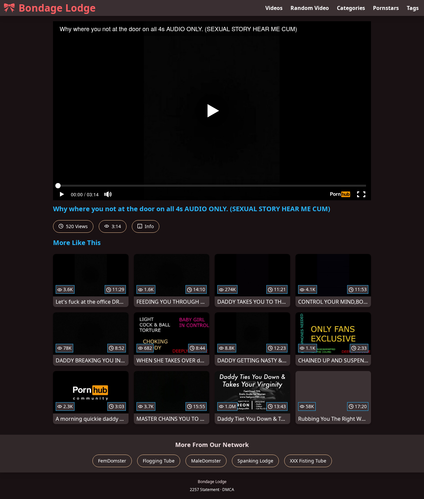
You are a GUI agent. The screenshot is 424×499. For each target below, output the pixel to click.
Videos (274, 8)
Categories (351, 8)
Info (148, 226)
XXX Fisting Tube (308, 461)
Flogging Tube (159, 461)
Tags (413, 8)
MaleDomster (206, 461)
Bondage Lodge (57, 8)
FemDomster (112, 461)
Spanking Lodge (255, 461)
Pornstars (386, 8)
